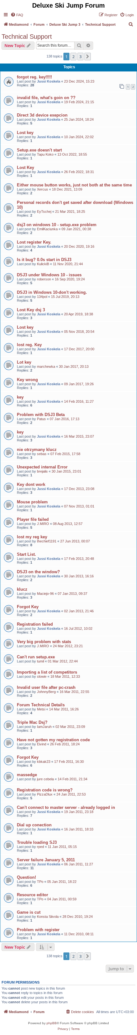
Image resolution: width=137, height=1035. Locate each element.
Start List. (26, 554)
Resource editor (32, 894)
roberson (44, 279)
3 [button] (80, 56)
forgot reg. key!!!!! (34, 77)
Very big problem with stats (44, 641)
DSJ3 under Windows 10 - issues (49, 274)
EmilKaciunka (47, 229)
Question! (26, 877)
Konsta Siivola (48, 916)
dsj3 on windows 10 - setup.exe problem (57, 224)
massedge (27, 774)
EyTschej (44, 211)
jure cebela (45, 779)
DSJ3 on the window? (38, 571)
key (20, 397)
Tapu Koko (45, 154)
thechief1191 (46, 541)
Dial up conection (34, 825)
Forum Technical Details (41, 704)
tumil (40, 661)
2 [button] (73, 56)
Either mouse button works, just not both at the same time (74, 185)
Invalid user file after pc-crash (46, 687)
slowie (42, 676)
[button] (87, 56)
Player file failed (33, 519)
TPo (40, 882)
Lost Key (25, 167)
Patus (41, 419)
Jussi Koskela (48, 81)
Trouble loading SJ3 (37, 842)
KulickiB (43, 264)
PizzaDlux (45, 794)
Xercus (42, 189)
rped (40, 847)
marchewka (46, 366)
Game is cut (28, 912)
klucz (22, 589)
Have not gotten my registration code (53, 739)
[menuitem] (17, 15)
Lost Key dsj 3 (31, 309)
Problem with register (38, 929)
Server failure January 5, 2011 (46, 859)
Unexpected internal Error (42, 467)
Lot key (24, 362)
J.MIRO (43, 524)
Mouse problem (32, 502)
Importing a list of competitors (47, 672)
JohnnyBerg (46, 692)
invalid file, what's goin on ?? (46, 97)
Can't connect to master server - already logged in (66, 807)
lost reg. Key (29, 344)
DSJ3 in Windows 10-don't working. (52, 292)
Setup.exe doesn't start (39, 150)
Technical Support (27, 36)
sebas (42, 454)
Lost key (25, 132)
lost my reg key (32, 536)
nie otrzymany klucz (37, 449)
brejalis (42, 471)
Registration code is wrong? (45, 790)
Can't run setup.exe (36, 657)
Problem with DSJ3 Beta (41, 414)
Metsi (41, 709)
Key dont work (31, 484)
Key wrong (27, 379)
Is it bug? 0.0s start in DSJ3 (44, 259)
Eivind (41, 744)
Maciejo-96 (45, 593)
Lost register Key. (34, 242)
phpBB (52, 1023)
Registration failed (35, 624)
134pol (42, 297)
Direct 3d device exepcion (42, 115)
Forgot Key (28, 606)
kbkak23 (43, 761)
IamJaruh (44, 727)
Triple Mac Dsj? (32, 722)
